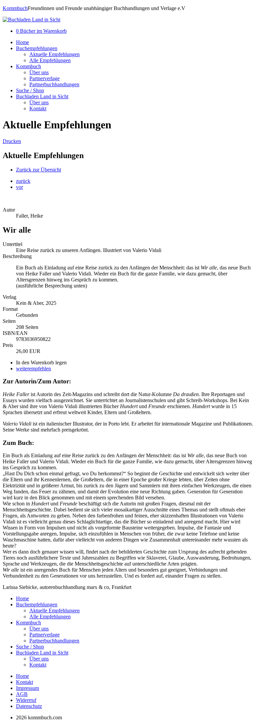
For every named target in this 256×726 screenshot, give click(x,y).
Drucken (12, 141)
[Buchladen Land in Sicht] (31, 19)
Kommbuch (15, 8)
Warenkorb (41, 31)
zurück (23, 181)
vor (19, 187)
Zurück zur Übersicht (38, 169)
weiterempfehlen (33, 368)
